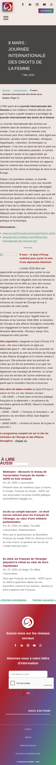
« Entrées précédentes (13, 600)
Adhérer (46, 11)
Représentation (27, 530)
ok (28, 693)
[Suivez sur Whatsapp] (52, 4)
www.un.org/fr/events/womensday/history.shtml (29, 233)
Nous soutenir (39, 711)
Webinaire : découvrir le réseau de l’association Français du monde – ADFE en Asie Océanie (25, 475)
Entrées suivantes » (44, 600)
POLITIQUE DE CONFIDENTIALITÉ (28, 753)
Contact (28, 729)
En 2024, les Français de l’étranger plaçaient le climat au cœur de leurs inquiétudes (25, 562)
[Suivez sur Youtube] (44, 4)
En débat (24, 525)
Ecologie (24, 569)
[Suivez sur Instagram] (37, 4)
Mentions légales (28, 745)
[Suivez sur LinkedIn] (30, 4)
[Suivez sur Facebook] (23, 4)
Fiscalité (35, 525)
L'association (26, 482)
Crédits (28, 737)
